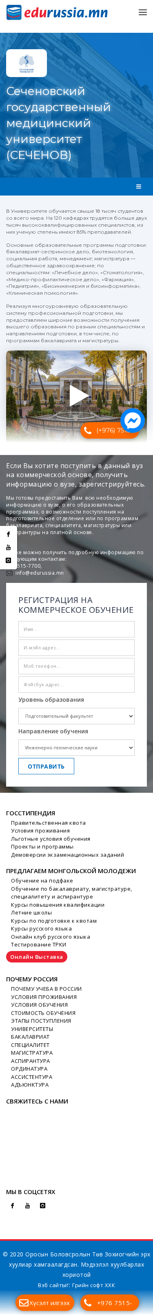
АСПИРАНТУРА (30, 1061)
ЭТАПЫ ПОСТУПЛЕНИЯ (41, 1020)
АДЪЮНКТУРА (30, 1084)
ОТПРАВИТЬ (46, 766)
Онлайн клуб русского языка (50, 936)
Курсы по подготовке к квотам (54, 920)
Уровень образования (51, 699)
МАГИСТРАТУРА (32, 1052)
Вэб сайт (50, 1285)
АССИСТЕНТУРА (31, 1077)
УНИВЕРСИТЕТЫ (32, 1029)
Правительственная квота (48, 822)
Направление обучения (53, 731)
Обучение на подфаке (42, 880)
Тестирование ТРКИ (39, 944)
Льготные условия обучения (51, 838)
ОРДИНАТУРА (29, 1068)
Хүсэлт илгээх (49, 1303)
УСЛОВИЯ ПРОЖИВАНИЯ (44, 997)
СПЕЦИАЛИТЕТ (30, 1045)
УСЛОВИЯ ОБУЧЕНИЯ (39, 1004)
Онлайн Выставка (36, 956)
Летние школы (31, 912)
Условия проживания (40, 830)
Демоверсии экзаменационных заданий (67, 854)
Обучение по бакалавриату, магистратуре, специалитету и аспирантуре (71, 893)
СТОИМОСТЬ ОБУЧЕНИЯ (43, 1013)
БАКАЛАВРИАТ (30, 1036)
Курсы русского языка (41, 928)
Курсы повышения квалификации (57, 904)
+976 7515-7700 (115, 1305)
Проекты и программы (42, 846)
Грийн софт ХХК (93, 1285)
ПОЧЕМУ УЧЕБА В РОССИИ (46, 988)
